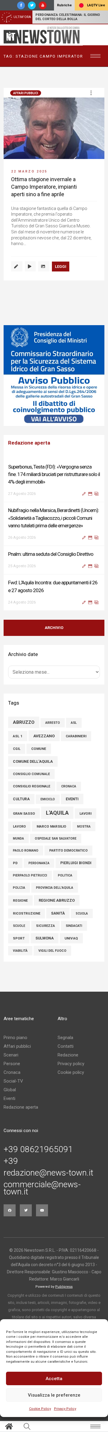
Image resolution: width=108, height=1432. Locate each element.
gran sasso (24, 813)
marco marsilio (51, 826)
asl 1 (17, 736)
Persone (12, 1063)
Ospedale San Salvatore (55, 838)
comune (38, 749)
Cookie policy (71, 1072)
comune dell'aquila (33, 761)
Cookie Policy (40, 1409)
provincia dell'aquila (54, 888)
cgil (16, 749)
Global (10, 1089)
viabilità (20, 950)
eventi (72, 799)
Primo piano (15, 1037)
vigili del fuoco (52, 951)
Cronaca (12, 1072)
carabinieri (76, 736)
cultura (21, 799)
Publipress (64, 1287)
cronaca (68, 786)
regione (20, 900)
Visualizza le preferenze (54, 1395)
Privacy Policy (65, 1409)
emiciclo (47, 799)
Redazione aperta (21, 1107)
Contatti (66, 1046)
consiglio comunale (31, 774)
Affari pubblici (25, 93)
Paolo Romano (25, 850)
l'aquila (57, 813)
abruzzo (23, 722)
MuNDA (18, 838)
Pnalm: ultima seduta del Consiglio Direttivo (50, 554)
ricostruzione (26, 913)
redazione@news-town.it (48, 1172)
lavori (86, 813)
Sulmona (44, 938)
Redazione (68, 1055)
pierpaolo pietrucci (30, 875)
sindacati (74, 926)
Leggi (60, 266)
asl (74, 723)
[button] (90, 92)
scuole (19, 926)
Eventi (9, 1098)
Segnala (65, 1037)
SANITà (58, 913)
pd (15, 863)
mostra (84, 826)
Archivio (54, 627)
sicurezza (45, 926)
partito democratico (68, 850)
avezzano (44, 735)
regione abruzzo (57, 900)
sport (19, 938)
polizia (19, 888)
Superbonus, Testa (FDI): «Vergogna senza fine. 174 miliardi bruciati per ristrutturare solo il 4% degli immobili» (54, 474)
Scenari (11, 1055)
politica (65, 875)
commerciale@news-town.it (42, 1188)
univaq (71, 938)
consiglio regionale (31, 786)
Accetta (54, 1378)
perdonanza (39, 863)
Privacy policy (71, 1063)
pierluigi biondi (76, 863)
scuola (82, 913)
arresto (52, 722)
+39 (11, 1161)
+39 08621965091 (38, 1149)
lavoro (19, 826)
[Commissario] (54, 375)
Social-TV (13, 1081)
